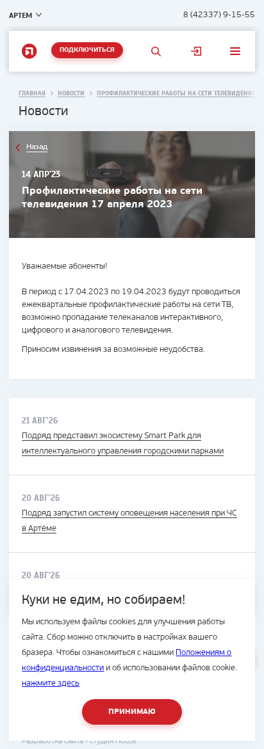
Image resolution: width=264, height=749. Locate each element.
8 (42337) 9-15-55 (219, 15)
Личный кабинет (195, 51)
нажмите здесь (50, 683)
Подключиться (87, 50)
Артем (20, 15)
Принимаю (132, 712)
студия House (113, 741)
